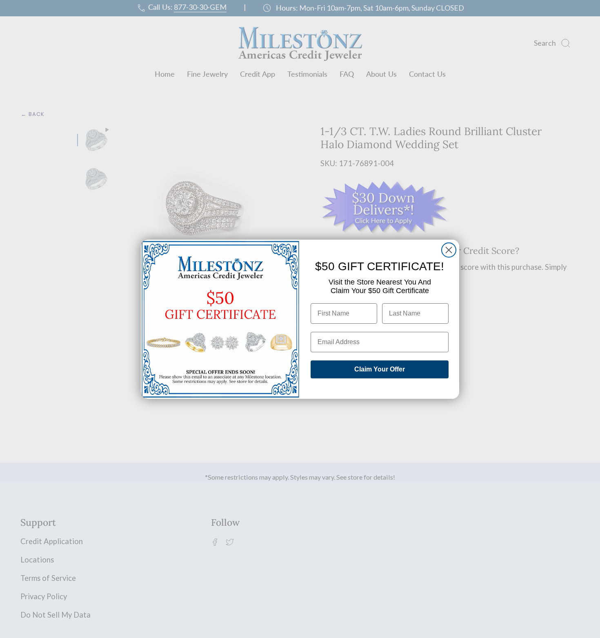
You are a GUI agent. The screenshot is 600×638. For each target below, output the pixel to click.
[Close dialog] (449, 250)
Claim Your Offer (379, 369)
